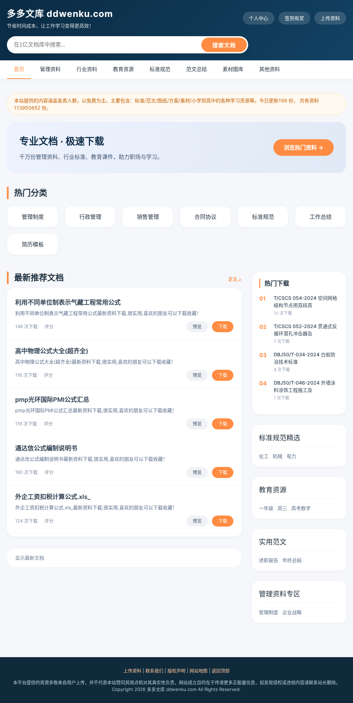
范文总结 (196, 69)
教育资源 (123, 69)
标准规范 (160, 69)
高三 (282, 508)
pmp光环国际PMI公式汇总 (52, 399)
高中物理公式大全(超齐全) (51, 351)
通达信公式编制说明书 (46, 448)
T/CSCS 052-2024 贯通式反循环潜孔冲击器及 (305, 329)
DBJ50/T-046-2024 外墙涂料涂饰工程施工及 (304, 386)
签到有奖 (294, 18)
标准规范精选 (279, 438)
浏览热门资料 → (303, 147)
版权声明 (176, 670)
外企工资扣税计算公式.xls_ (52, 496)
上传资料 (330, 18)
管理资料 (50, 69)
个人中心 (258, 18)
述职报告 (268, 560)
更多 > (235, 279)
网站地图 (199, 670)
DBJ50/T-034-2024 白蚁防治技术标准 (304, 358)
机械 (277, 456)
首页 (19, 69)
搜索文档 (224, 45)
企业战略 (292, 612)
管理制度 (268, 612)
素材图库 (233, 69)
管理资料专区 (279, 594)
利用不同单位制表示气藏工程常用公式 (68, 302)
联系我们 (154, 670)
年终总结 (292, 560)
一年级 (266, 508)
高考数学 (301, 508)
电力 (291, 456)
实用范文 (272, 542)
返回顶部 (221, 670)
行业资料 (87, 69)
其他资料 (269, 69)
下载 (222, 326)
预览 (197, 326)
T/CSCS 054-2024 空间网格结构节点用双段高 (305, 301)
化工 (264, 456)
